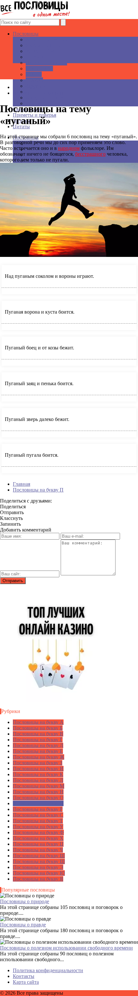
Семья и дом (39, 68)
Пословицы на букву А (38, 722)
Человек (35, 57)
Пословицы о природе (24, 901)
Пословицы (26, 33)
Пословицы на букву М (38, 786)
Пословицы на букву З (37, 763)
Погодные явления (46, 62)
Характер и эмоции (47, 39)
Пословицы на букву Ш (39, 855)
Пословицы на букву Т (38, 821)
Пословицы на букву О (38, 797)
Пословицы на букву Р (38, 809)
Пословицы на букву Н (38, 792)
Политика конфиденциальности (48, 970)
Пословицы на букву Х (38, 838)
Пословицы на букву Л (38, 780)
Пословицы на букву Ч (38, 850)
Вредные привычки (47, 97)
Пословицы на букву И (38, 768)
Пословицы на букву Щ (39, 861)
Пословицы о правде (23, 924)
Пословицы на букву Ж (38, 757)
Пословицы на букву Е (38, 751)
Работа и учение (43, 45)
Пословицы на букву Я (38, 879)
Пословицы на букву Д (38, 745)
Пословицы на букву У (38, 826)
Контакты (23, 976)
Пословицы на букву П (38, 803)
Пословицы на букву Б (38, 728)
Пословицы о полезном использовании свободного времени (66, 948)
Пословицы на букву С (38, 815)
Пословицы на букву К (38, 774)
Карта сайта (26, 982)
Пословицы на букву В (38, 734)
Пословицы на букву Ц (38, 844)
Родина (34, 74)
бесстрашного (90, 154)
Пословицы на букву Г (38, 739)
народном (69, 148)
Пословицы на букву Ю (39, 873)
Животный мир (43, 51)
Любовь (34, 80)
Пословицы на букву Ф (38, 832)
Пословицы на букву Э (38, 867)
